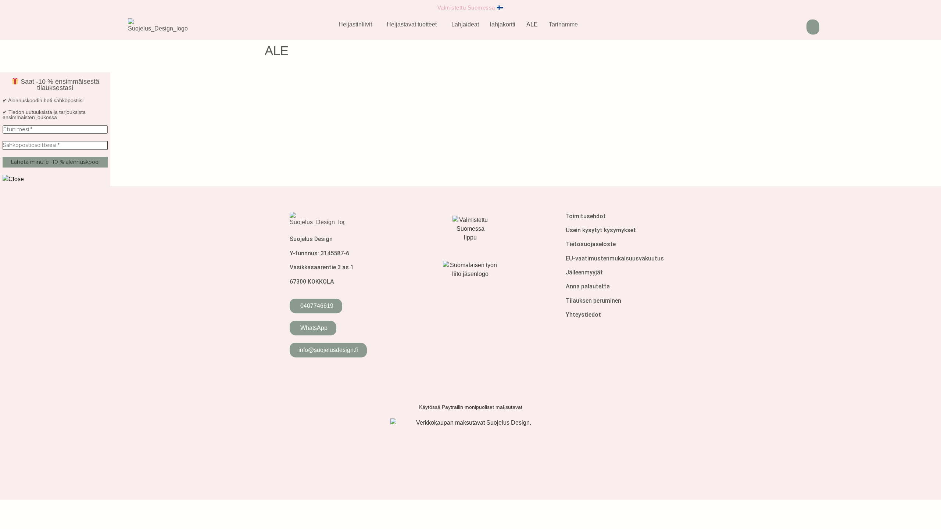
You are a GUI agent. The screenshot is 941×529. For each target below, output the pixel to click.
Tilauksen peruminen (593, 300)
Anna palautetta (588, 286)
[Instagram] (321, 374)
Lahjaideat (465, 24)
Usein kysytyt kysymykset (601, 230)
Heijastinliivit (355, 24)
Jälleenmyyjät (584, 272)
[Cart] (812, 27)
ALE (532, 24)
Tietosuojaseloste (591, 244)
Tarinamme (563, 24)
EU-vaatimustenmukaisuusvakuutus (615, 258)
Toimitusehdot (586, 216)
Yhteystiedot (583, 314)
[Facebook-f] (299, 374)
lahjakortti (502, 24)
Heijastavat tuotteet (412, 24)
